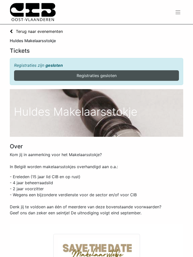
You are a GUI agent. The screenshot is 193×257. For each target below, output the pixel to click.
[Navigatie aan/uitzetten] (178, 12)
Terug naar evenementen (39, 31)
